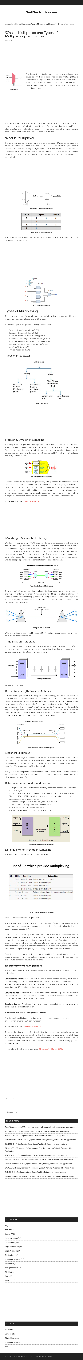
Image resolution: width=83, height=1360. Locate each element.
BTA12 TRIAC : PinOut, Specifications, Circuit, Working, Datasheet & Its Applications (36, 1136)
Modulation (9, 1272)
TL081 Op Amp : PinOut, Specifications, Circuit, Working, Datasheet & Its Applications (37, 1131)
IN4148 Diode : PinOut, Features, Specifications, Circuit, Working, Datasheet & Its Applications (40, 1140)
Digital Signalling (11, 1251)
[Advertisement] (41, 260)
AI (6, 1226)
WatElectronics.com (41, 12)
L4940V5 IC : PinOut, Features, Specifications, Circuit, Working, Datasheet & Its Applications (39, 1168)
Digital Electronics (12, 1247)
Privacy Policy (47, 1356)
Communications (11, 1238)
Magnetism (9, 1264)
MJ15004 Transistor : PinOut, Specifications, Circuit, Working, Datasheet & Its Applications (39, 1159)
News (7, 1276)
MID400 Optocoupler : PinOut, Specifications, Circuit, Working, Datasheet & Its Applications (39, 1176)
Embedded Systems (13, 1259)
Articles (8, 1230)
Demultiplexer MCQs (33, 1027)
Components (10, 1242)
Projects (8, 1280)
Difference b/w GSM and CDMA (51, 1049)
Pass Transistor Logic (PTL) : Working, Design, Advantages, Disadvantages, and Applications (40, 1127)
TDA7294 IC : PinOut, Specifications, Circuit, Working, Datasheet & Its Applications (36, 1155)
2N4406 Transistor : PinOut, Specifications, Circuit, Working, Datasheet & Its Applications (38, 1164)
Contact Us (37, 1356)
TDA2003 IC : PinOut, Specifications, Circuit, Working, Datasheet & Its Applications (36, 1144)
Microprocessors (11, 1268)
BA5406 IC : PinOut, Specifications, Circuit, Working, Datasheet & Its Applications (35, 1172)
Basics (7, 1234)
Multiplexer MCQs (32, 501)
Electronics (17, 1099)
